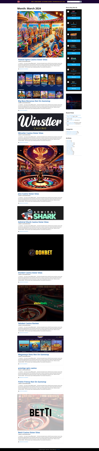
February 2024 (69, 151)
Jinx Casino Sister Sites (28, 194)
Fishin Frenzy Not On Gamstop (32, 381)
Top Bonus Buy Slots (57, 1)
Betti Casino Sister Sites (29, 432)
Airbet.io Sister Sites (71, 120)
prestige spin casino (27, 368)
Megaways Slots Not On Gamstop (33, 354)
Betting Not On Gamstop (72, 131)
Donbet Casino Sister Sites (30, 272)
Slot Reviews (45, 1)
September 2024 (70, 146)
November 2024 (70, 144)
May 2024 (69, 147)
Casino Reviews (37, 1)
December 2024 (70, 143)
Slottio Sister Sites (70, 122)
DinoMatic (58, 449)
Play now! (74, 18)
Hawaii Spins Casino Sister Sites (32, 59)
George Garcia (27, 61)
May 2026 (69, 140)
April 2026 (69, 141)
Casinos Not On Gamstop (23, 68)
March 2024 (69, 150)
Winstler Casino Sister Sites (30, 133)
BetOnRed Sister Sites (71, 123)
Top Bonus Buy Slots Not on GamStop (74, 117)
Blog (64, 1)
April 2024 (69, 149)
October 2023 (69, 154)
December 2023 (70, 152)
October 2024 (69, 145)
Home (32, 1)
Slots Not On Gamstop (23, 110)
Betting (50, 1)
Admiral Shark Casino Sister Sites (33, 222)
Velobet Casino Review (28, 323)
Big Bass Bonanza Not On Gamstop (34, 101)
